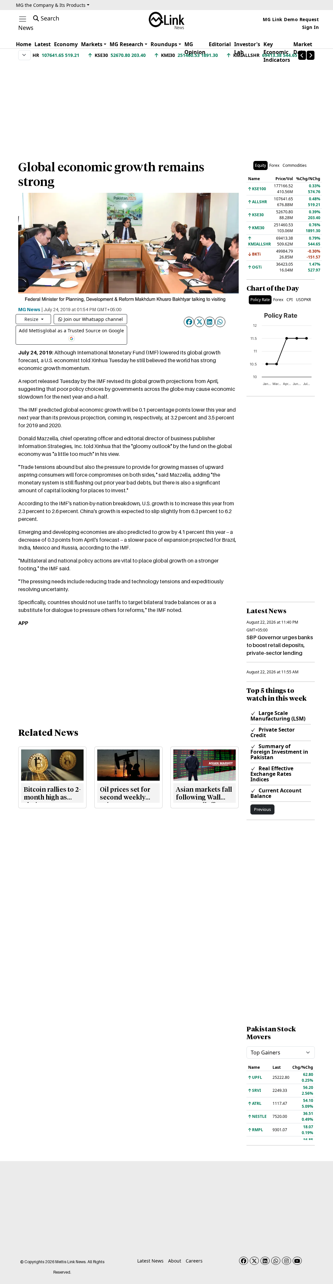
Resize (32, 319)
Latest (42, 44)
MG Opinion (195, 48)
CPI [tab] (289, 299)
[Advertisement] (166, 106)
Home (23, 44)
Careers (194, 1261)
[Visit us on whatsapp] (275, 1261)
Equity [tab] (260, 165)
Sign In (310, 27)
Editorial (220, 44)
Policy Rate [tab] (260, 299)
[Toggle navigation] (22, 19)
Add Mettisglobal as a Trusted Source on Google (71, 330)
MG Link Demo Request (291, 19)
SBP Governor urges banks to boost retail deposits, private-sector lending (279, 645)
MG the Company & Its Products (51, 5)
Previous (262, 809)
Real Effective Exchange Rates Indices (271, 774)
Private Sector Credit (272, 732)
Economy (66, 44)
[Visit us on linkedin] (265, 1261)
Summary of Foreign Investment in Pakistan (279, 752)
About (174, 1261)
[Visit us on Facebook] (243, 1261)
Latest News (150, 1261)
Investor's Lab (247, 48)
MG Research (126, 44)
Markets (91, 44)
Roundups (164, 44)
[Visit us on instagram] (286, 1261)
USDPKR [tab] (303, 299)
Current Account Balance (275, 793)
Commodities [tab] (295, 165)
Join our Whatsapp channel (93, 319)
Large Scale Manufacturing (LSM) (277, 715)
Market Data (302, 48)
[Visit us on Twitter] (254, 1261)
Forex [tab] (274, 165)
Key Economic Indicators (276, 52)
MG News (29, 309)
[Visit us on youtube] (297, 1261)
